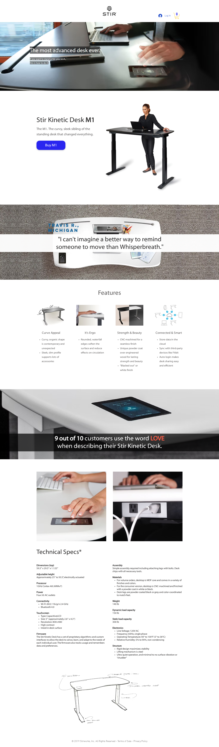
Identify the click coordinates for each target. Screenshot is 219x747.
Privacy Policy (140, 741)
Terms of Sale (124, 741)
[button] (177, 16)
